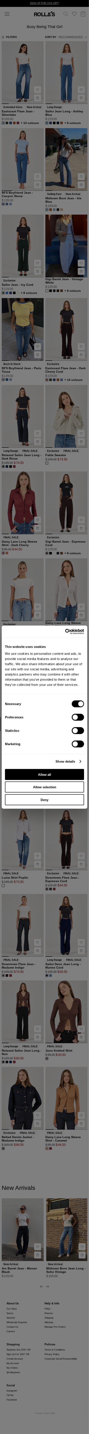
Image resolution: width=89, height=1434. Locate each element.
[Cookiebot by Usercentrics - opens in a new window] (65, 631)
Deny (44, 799)
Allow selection (44, 787)
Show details (65, 761)
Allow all (44, 774)
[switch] (78, 717)
